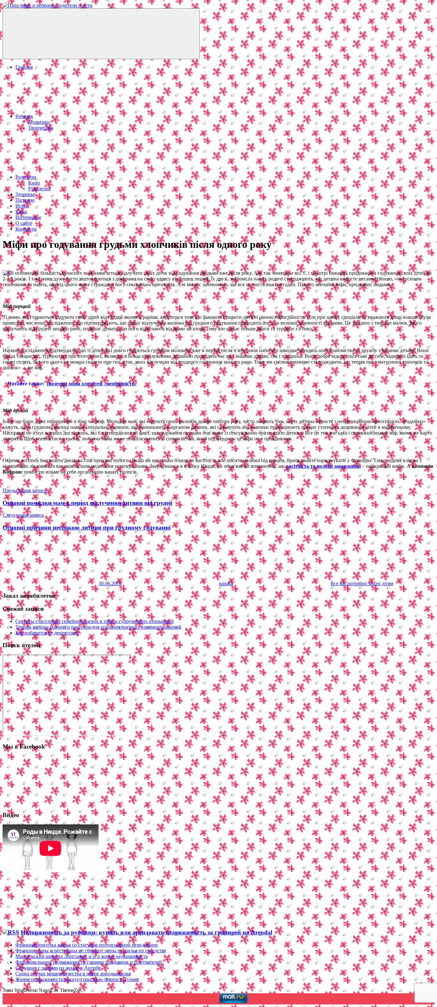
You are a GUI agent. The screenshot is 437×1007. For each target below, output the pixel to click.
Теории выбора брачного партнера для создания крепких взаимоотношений (98, 627)
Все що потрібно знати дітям (361, 583)
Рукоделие (39, 188)
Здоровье (25, 194)
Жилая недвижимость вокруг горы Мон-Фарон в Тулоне (77, 979)
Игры (21, 205)
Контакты (26, 229)
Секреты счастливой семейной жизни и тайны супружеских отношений (94, 621)
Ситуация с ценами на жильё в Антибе (58, 968)
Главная (24, 67)
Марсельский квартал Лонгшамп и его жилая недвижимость (81, 956)
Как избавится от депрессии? (47, 632)
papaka (226, 583)
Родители (25, 177)
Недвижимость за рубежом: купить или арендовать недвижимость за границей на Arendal (146, 932)
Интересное (28, 217)
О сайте (23, 223)
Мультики (39, 122)
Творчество (40, 127)
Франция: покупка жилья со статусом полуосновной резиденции (86, 945)
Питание (25, 200)
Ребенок (24, 116)
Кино (34, 182)
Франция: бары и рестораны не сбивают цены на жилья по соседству (90, 950)
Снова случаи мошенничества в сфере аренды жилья (73, 973)
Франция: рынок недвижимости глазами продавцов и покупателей (88, 962)
